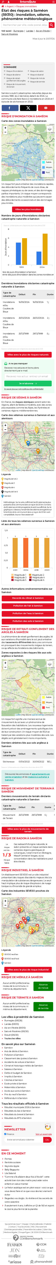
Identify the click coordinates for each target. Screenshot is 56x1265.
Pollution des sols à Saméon (28, 621)
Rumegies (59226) (13, 1020)
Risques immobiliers (26, 6)
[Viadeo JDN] (41, 1256)
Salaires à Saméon (13, 1069)
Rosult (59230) (11, 1035)
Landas (29, 31)
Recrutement (41, 1227)
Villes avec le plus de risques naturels (28, 354)
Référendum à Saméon (15, 1098)
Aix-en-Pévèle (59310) (15, 1028)
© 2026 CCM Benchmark (42, 1232)
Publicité (47, 1224)
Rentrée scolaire (13, 1162)
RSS (32, 1227)
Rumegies (18, 31)
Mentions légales (10, 1232)
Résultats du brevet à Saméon (19, 1114)
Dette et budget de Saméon (18, 1073)
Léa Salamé (10, 1173)
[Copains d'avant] (14, 1256)
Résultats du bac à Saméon (17, 1111)
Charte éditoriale (36, 1224)
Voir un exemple (44, 1134)
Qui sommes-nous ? (13, 1224)
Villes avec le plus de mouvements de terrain (28, 830)
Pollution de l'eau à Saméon (28, 613)
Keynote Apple (12, 1166)
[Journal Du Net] (14, 1250)
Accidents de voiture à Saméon (19, 1062)
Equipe (25, 1224)
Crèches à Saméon (13, 1080)
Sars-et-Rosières (9, 34)
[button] (5, 128)
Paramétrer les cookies (32, 1230)
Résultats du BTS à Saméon (18, 1118)
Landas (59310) (11, 1024)
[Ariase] (14, 1261)
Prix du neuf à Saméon (15, 1094)
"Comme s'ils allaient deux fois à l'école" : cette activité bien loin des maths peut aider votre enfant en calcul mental (27, 1180)
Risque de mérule (37, 78)
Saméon (8, 1047)
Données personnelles (13, 1230)
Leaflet (18, 180)
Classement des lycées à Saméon (20, 1058)
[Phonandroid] (41, 1262)
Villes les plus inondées (28, 209)
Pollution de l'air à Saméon (28, 605)
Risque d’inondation (14, 71)
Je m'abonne (26, 383)
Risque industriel (37, 75)
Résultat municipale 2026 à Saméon (22, 1107)
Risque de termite (37, 82)
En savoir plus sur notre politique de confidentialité (23, 389)
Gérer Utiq (47, 1230)
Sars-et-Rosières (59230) (16, 1031)
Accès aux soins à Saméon (17, 1091)
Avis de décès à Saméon (16, 1051)
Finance (10, 1134)
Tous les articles (23, 1227)
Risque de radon (37, 71)
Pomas (8, 1159)
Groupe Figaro (24, 1232)
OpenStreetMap (37, 180)
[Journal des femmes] (14, 1244)
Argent (10, 6)
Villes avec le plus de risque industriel (28, 969)
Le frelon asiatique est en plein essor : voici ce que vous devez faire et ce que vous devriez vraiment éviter (29, 1191)
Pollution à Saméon (14, 1055)
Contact (12, 1227)
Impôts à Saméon (13, 1076)
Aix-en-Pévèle (43, 31)
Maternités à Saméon (15, 1087)
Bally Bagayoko (12, 1169)
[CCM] (41, 1244)
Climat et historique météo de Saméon (23, 1065)
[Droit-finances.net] (41, 1250)
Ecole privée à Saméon (15, 1083)
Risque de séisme (13, 75)
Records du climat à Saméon (28, 598)
